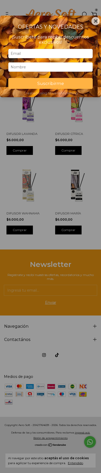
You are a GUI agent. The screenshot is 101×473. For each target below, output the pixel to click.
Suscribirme (50, 83)
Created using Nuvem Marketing (51, 93)
